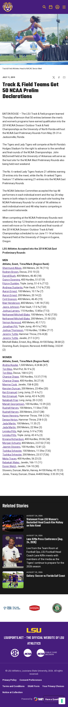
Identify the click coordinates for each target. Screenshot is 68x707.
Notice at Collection (12, 692)
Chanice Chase (10, 376)
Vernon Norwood (11, 322)
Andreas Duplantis (12, 287)
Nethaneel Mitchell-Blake (16, 314)
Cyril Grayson (9, 299)
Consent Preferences (31, 680)
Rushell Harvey (10, 407)
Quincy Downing (11, 279)
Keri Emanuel (9, 392)
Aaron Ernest (9, 291)
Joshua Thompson (12, 330)
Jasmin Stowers (11, 446)
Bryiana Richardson (13, 439)
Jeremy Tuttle (10, 334)
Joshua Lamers (11, 310)
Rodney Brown (10, 271)
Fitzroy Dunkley (10, 283)
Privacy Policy (9, 680)
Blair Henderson (11, 303)
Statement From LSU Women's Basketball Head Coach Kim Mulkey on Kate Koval (45, 522)
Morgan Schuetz (11, 443)
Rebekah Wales (10, 462)
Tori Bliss (7, 369)
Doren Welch (9, 466)
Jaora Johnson (10, 307)
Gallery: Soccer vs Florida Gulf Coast (46, 576)
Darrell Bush (9, 275)
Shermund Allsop (11, 268)
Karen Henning (10, 415)
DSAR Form (33, 686)
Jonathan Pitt (9, 326)
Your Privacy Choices (53, 686)
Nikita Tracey (9, 458)
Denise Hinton (10, 419)
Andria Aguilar (10, 365)
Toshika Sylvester (12, 450)
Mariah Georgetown (13, 404)
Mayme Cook (9, 384)
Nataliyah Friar (10, 400)
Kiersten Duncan (11, 388)
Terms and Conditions (13, 686)
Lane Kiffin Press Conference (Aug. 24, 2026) (45, 541)
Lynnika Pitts (9, 431)
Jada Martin (9, 423)
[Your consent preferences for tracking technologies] (62, 701)
